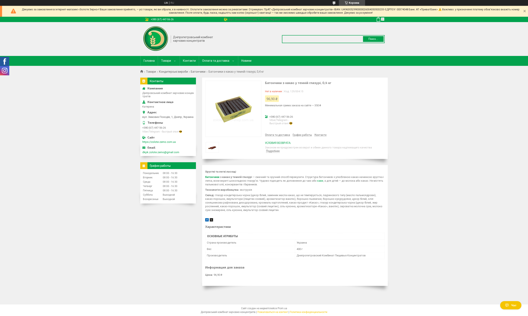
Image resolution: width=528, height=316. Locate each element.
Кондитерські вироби (173, 71)
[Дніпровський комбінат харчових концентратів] (155, 38)
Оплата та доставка (215, 60)
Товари (166, 60)
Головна (149, 60)
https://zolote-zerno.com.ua (159, 141)
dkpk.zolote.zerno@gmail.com (160, 152)
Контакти (189, 60)
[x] (211, 220)
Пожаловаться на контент (272, 312)
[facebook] (207, 220)
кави (320, 180)
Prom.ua (282, 308)
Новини (246, 60)
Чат (513, 305)
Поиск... (373, 38)
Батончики (198, 71)
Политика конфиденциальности (308, 312)
